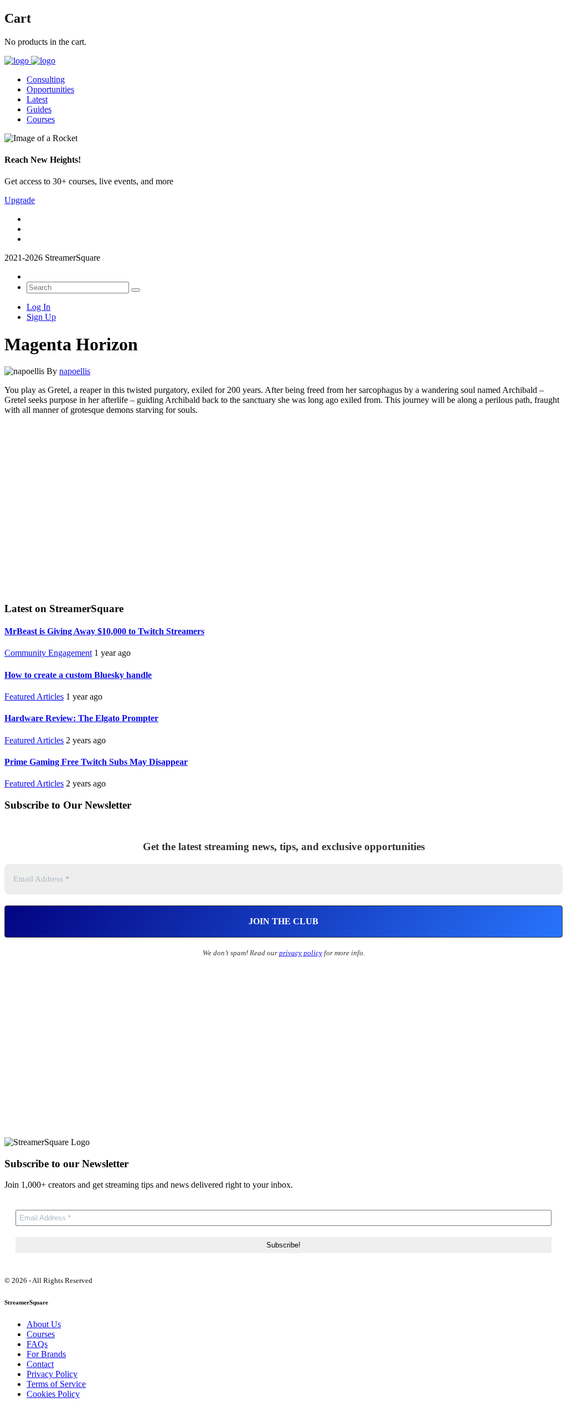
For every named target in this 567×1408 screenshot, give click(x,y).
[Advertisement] (283, 506)
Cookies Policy (53, 1394)
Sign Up (41, 317)
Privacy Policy (52, 1374)
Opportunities (50, 89)
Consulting (46, 79)
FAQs (37, 1344)
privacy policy (300, 953)
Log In (38, 307)
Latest (37, 99)
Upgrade (19, 200)
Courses (41, 119)
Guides (39, 109)
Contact (40, 1364)
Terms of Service (56, 1384)
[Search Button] (135, 290)
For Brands (46, 1354)
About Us (44, 1324)
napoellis (74, 371)
